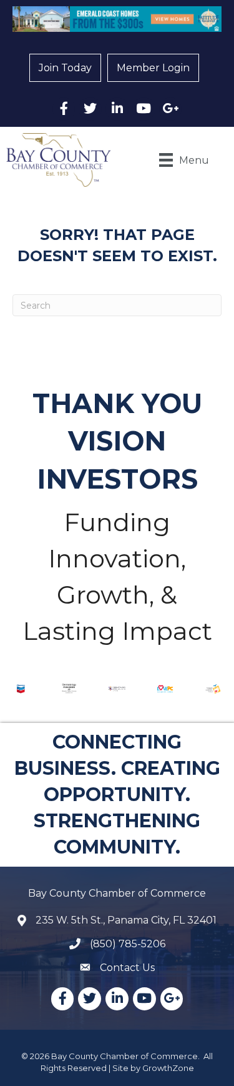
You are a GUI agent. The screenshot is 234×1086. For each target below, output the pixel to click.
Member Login (153, 68)
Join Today (65, 68)
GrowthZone (168, 1068)
